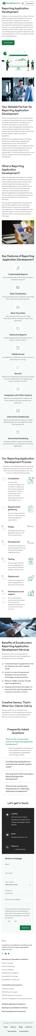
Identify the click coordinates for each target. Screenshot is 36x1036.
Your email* (9, 873)
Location (14, 814)
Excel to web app (7, 963)
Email (13, 834)
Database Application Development (13, 1004)
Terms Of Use (12, 1031)
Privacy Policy (24, 1031)
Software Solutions (8, 989)
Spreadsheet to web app (10, 976)
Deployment (13, 576)
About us (13, 1027)
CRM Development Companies (12, 995)
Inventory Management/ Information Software (17, 998)
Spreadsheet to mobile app (10, 979)
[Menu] (23, 3)
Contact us (28, 1027)
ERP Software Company (10, 992)
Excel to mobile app (8, 966)
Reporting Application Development (14, 1011)
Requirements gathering (14, 508)
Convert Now (8, 42)
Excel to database (7, 969)
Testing (11, 559)
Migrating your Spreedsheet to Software (15, 959)
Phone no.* (8, 890)
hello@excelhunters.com (19, 837)
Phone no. (15, 846)
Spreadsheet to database (10, 973)
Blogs (21, 1027)
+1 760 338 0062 (19, 849)
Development (14, 541)
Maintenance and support (16, 592)
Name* (7, 864)
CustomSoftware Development (12, 985)
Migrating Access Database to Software (15, 1008)
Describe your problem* (13, 899)
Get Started (29, 3)
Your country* (9, 882)
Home (6, 1027)
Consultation (13, 478)
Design (11, 526)
